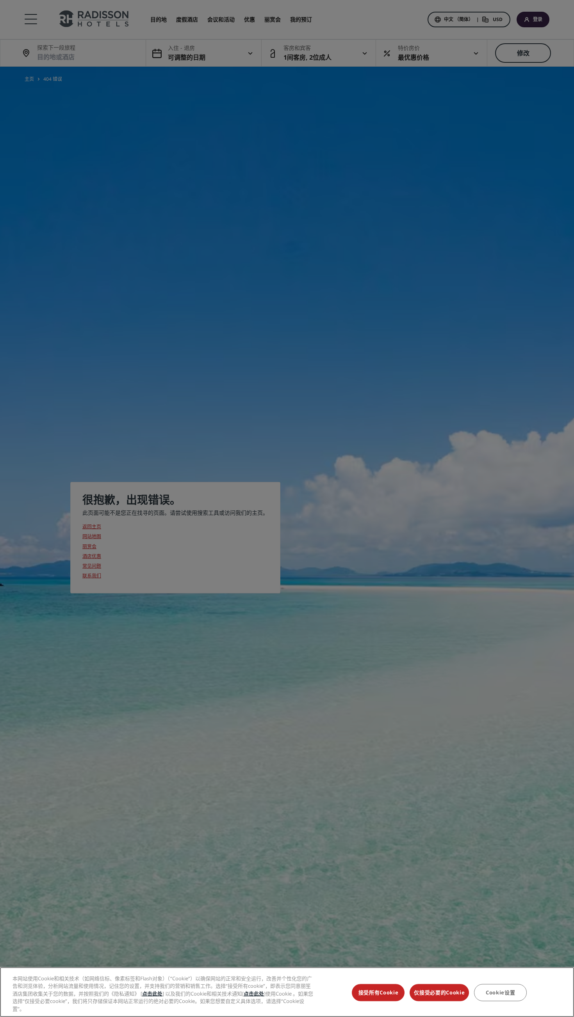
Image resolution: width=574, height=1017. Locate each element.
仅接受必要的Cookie (439, 992)
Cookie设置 (500, 992)
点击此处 (152, 993)
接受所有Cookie (378, 992)
